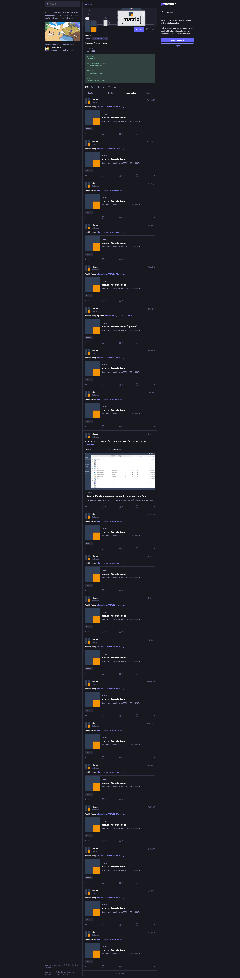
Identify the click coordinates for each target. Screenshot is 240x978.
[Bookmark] (137, 133)
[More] (153, 133)
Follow (139, 29)
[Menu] (152, 29)
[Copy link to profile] (147, 29)
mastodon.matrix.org (100, 38)
